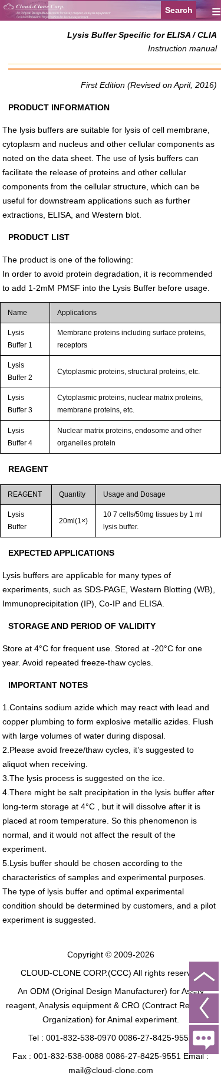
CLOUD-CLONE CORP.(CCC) (76, 973)
